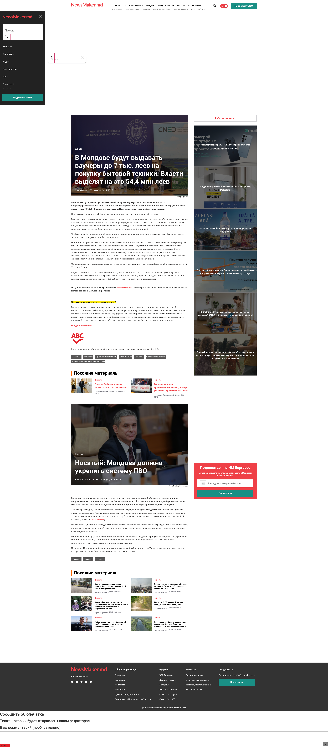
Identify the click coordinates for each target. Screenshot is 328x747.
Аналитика (136, 5)
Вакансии (120, 689)
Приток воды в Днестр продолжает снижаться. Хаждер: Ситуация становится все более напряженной (170, 624)
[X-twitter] (77, 682)
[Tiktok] (86, 682)
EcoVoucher (88, 357)
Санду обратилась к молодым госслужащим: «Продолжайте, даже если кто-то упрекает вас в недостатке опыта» (111, 605)
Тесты (181, 5)
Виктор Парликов (126, 357)
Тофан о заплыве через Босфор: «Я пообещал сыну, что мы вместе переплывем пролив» (110, 624)
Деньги (78, 149)
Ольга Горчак (81, 190)
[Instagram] (81, 682)
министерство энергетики (155, 357)
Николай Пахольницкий (105, 392)
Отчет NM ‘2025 (198, 9)
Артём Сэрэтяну (101, 592)
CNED (76, 357)
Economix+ (194, 5)
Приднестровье (132, 9)
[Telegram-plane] (91, 682)
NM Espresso (116, 9)
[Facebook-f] (72, 682)
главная (139, 357)
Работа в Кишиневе (225, 118)
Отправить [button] (5, 745)
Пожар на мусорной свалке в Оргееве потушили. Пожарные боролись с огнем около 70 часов (170, 586)
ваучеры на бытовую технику (106, 357)
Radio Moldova (98, 519)
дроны (76, 559)
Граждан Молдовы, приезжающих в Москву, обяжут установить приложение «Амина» (171, 387)
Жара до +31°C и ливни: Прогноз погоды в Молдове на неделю (168, 603)
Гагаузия (146, 9)
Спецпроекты (165, 5)
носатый (88, 559)
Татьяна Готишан (161, 608)
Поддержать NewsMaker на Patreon (133, 699)
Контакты (120, 684)
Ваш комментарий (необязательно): (30, 727)
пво (100, 559)
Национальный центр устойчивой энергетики (88, 361)
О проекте (120, 675)
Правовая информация (127, 694)
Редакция (120, 680)
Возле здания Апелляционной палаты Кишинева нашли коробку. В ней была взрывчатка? (110, 586)
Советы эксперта (180, 9)
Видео (150, 5)
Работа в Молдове (161, 9)
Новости (120, 5)
